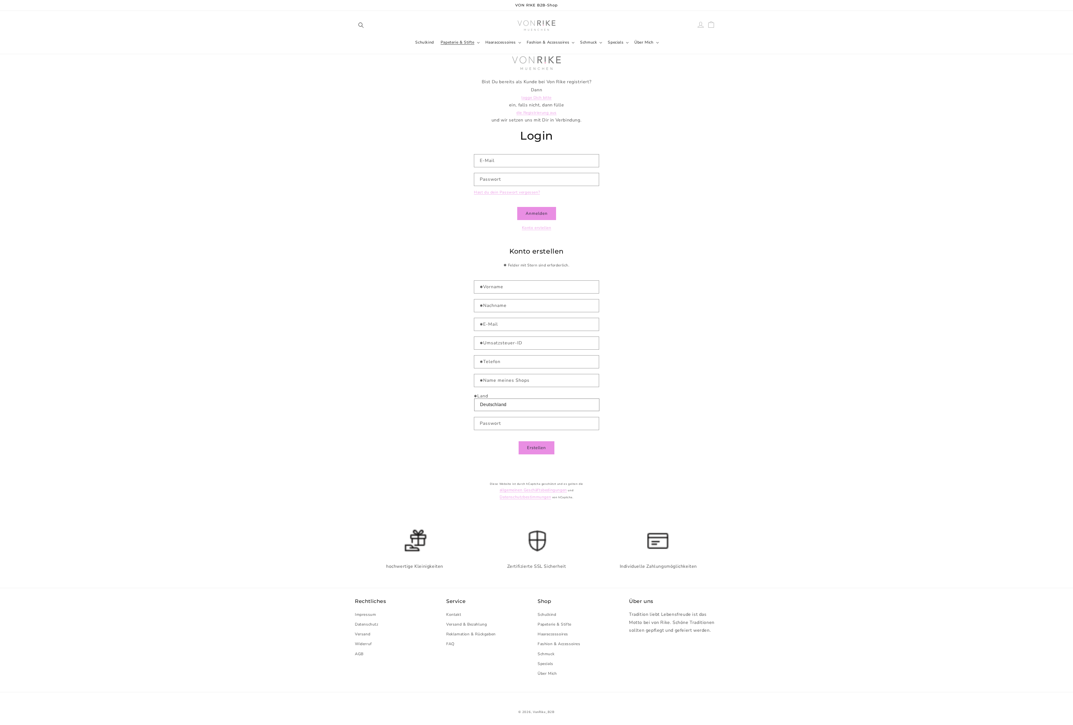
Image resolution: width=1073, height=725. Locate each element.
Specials (615, 42)
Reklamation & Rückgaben (471, 633)
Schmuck (588, 42)
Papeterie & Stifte (457, 42)
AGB (359, 653)
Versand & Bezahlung (466, 624)
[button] (361, 25)
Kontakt (453, 614)
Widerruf (363, 644)
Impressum (365, 614)
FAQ (450, 644)
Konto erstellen (536, 227)
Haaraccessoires (500, 42)
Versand (362, 633)
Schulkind (547, 614)
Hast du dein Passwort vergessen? (507, 192)
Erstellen (536, 447)
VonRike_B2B (544, 712)
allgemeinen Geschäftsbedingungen (533, 490)
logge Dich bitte (536, 97)
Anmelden (537, 213)
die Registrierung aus (536, 112)
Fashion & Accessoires (548, 42)
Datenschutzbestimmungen (525, 497)
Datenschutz (366, 624)
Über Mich (643, 42)
